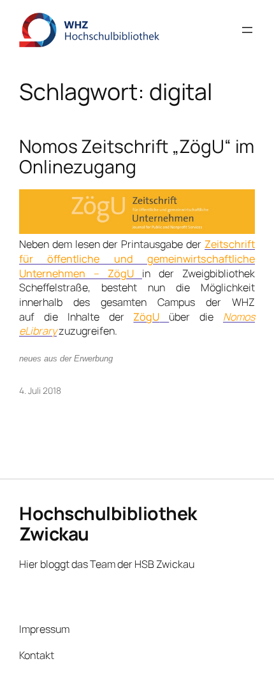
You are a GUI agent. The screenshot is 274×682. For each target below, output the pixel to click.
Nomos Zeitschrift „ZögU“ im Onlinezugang (136, 156)
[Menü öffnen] (247, 30)
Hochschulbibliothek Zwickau (108, 523)
